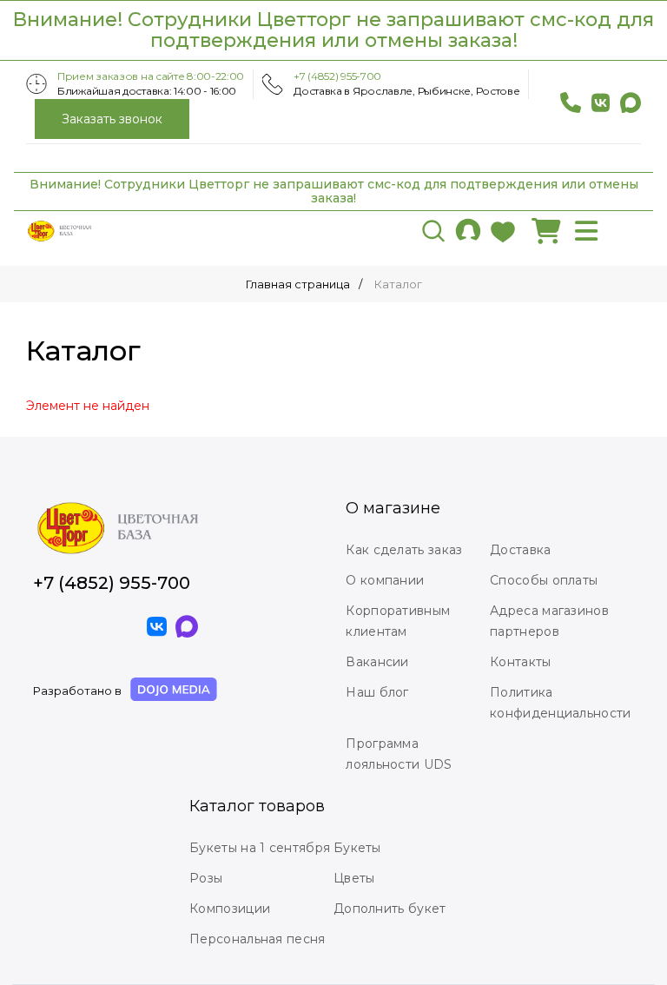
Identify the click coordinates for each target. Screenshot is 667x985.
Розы (205, 878)
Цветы (354, 878)
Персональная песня (257, 939)
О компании (385, 580)
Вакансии (377, 662)
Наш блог (377, 692)
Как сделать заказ (404, 550)
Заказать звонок (112, 119)
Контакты (520, 662)
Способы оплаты (544, 580)
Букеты (357, 848)
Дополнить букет (390, 908)
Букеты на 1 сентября (259, 848)
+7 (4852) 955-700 (337, 76)
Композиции (229, 908)
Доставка (520, 550)
